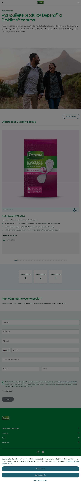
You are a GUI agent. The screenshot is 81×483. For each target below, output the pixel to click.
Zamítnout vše (40, 475)
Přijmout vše (40, 469)
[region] (40, 469)
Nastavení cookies (41, 480)
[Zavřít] (78, 459)
